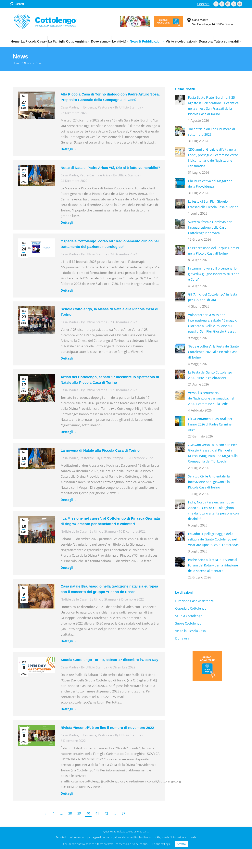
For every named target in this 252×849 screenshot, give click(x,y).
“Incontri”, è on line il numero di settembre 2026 (211, 132)
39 (79, 813)
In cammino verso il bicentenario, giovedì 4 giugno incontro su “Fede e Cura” (213, 274)
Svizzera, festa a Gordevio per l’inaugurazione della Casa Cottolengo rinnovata (210, 227)
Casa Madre (69, 107)
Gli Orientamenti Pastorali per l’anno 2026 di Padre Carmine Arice (210, 424)
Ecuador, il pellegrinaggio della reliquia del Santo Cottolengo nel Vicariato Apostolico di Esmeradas (213, 539)
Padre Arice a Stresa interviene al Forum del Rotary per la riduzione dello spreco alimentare (213, 565)
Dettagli (67, 149)
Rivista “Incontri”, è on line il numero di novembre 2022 (107, 728)
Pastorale (105, 107)
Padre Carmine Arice (95, 175)
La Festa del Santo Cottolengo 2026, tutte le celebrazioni (210, 375)
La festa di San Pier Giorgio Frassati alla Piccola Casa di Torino (213, 204)
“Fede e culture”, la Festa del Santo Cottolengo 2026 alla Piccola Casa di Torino (213, 352)
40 (88, 813)
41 (97, 813)
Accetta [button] (181, 844)
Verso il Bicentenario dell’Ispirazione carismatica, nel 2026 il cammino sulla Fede (211, 398)
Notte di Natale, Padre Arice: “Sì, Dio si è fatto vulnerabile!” (110, 168)
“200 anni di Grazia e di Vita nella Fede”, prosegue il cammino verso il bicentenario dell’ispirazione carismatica (213, 157)
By (128, 107)
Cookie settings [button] (161, 844)
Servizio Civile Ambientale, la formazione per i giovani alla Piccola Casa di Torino (209, 481)
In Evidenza (88, 107)
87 (123, 813)
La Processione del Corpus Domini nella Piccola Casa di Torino (213, 251)
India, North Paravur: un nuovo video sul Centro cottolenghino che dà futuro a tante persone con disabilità (213, 510)
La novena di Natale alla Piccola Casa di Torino (100, 450)
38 (70, 813)
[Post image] (180, 100)
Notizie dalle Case (74, 531)
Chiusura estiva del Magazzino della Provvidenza (210, 184)
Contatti (203, 4)
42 (106, 813)
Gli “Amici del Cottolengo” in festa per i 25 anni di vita (212, 297)
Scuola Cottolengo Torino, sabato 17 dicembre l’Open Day (109, 660)
